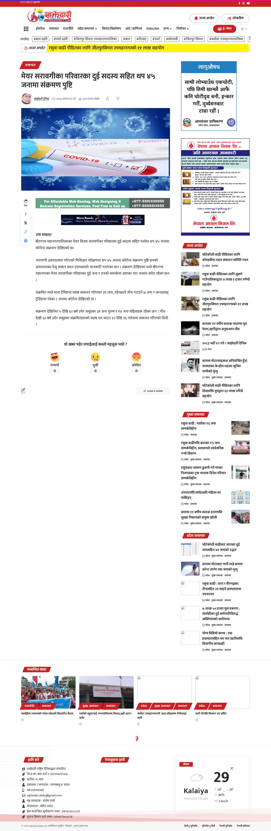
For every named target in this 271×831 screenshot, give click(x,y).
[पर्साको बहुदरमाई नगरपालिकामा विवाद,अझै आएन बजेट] (106, 692)
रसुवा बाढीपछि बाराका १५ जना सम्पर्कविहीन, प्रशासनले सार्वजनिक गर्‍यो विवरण (202, 448)
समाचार (30, 65)
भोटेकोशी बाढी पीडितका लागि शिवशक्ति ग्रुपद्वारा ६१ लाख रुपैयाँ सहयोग (222, 391)
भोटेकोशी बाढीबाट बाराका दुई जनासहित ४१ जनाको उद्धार (221, 547)
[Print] (25, 240)
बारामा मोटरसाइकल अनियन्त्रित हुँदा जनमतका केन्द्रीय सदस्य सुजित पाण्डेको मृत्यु (224, 366)
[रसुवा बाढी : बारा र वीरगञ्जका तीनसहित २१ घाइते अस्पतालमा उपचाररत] (190, 588)
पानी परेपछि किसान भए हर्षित (211, 713)
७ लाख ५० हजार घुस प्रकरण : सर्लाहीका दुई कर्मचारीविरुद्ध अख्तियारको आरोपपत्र (221, 614)
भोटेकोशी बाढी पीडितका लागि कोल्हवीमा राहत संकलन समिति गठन (225, 257)
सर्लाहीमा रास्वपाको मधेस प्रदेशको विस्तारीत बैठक (47, 713)
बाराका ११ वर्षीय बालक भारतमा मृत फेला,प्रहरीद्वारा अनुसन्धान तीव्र (102, 48)
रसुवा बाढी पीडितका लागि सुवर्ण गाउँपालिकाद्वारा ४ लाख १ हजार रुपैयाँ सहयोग (226, 279)
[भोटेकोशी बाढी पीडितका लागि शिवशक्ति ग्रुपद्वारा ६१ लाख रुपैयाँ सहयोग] (190, 390)
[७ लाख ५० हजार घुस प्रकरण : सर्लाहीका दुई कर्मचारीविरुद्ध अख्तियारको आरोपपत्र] (190, 613)
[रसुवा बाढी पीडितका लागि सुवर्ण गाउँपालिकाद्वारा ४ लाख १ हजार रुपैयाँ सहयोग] (190, 279)
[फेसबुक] (239, 3)
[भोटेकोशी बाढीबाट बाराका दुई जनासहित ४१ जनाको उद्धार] (190, 549)
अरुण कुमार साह (81, 826)
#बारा (126, 39)
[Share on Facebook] (25, 214)
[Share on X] (25, 222)
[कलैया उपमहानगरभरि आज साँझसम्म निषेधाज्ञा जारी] (164, 692)
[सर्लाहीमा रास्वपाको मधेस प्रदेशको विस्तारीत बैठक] (48, 692)
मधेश (207, 266)
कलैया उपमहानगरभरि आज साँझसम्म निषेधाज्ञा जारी (161, 715)
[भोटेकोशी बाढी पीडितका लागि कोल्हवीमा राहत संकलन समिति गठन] (190, 259)
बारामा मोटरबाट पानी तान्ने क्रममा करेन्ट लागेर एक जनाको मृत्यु (222, 566)
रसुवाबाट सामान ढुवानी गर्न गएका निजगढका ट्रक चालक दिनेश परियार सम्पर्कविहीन (203, 473)
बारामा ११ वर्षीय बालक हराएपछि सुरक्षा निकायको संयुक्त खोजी (201, 514)
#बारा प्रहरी (41, 39)
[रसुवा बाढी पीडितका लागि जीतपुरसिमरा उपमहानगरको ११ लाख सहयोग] (190, 303)
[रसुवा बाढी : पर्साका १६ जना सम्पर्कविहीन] (240, 428)
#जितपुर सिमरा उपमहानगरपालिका (95, 39)
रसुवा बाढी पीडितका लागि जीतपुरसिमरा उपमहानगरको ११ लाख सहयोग (225, 304)
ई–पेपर (208, 349)
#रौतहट (141, 39)
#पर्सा (156, 39)
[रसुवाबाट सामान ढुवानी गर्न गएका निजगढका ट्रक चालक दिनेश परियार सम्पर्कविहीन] (240, 472)
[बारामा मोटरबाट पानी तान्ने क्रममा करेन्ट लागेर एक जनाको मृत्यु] (190, 569)
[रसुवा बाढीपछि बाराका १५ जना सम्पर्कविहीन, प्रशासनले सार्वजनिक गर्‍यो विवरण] (240, 447)
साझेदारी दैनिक (41, 99)
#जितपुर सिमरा (193, 39)
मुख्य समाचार (217, 377)
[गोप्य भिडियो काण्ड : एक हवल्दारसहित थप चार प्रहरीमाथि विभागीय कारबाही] (190, 638)
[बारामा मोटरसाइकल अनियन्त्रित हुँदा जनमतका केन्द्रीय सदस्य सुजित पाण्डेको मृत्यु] (190, 365)
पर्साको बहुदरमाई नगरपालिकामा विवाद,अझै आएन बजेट (105, 715)
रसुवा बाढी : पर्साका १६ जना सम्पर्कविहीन (198, 426)
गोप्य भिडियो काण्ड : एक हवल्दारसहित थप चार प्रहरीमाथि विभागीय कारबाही (222, 638)
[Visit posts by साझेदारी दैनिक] (26, 98)
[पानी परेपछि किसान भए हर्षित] (222, 692)
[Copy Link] (25, 231)
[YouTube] (248, 3)
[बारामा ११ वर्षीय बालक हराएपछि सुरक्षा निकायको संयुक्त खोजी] (240, 517)
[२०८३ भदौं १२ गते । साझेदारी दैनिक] (190, 348)
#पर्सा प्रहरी (61, 39)
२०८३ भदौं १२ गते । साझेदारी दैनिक (224, 343)
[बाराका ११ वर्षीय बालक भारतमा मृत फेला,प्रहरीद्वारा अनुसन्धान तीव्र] (190, 328)
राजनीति (29, 706)
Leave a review (155, 391)
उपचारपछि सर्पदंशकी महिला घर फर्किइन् (201, 495)
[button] (245, 48)
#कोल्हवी (172, 39)
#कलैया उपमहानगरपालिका (226, 39)
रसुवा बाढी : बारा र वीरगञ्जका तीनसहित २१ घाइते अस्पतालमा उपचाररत (221, 589)
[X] (243, 3)
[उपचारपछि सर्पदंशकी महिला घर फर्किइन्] (240, 497)
